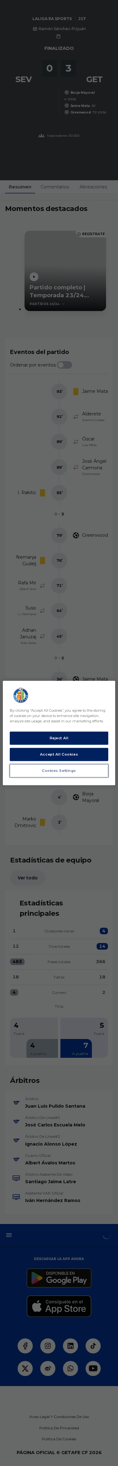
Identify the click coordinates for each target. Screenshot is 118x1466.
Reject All (59, 738)
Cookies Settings (59, 770)
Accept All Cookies (59, 754)
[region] (59, 733)
